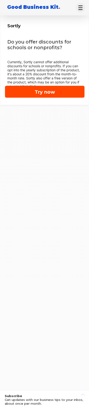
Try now (45, 92)
